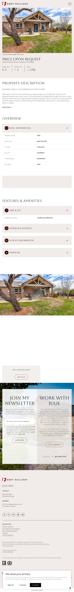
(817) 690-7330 (60, 456)
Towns (5, 533)
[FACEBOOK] (4, 515)
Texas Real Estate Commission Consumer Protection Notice (22, 542)
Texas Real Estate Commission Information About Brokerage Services (25, 544)
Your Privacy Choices (37, 590)
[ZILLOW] (23, 515)
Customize (23, 585)
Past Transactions (9, 531)
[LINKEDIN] (13, 515)
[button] (54, 444)
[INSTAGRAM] (9, 515)
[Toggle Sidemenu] (70, 4)
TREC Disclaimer (7, 546)
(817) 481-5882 (8, 552)
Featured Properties (11, 529)
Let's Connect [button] (7, 535)
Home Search (7, 527)
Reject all (11, 585)
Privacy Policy (21, 434)
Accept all (35, 585)
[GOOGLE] (18, 515)
